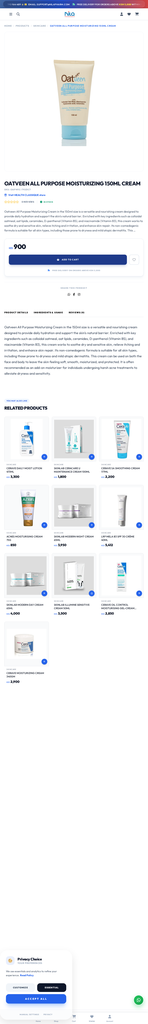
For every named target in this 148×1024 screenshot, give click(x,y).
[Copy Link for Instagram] (79, 294)
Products (22, 25)
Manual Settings (29, 1014)
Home (8, 25)
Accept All (36, 998)
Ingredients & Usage (48, 312)
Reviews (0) (76, 312)
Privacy (48, 1014)
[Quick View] (44, 428)
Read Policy (27, 975)
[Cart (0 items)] (136, 14)
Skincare (39, 25)
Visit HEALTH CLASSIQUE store (26, 195)
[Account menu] (121, 14)
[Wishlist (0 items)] (129, 14)
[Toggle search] (18, 14)
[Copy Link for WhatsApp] (69, 294)
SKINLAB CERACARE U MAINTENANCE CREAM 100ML (72, 470)
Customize (20, 987)
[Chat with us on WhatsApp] (139, 1000)
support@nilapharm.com (44, 4)
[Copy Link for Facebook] (74, 294)
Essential (52, 987)
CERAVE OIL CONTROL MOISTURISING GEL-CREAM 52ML (117, 608)
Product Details (16, 312)
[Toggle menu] (11, 14)
